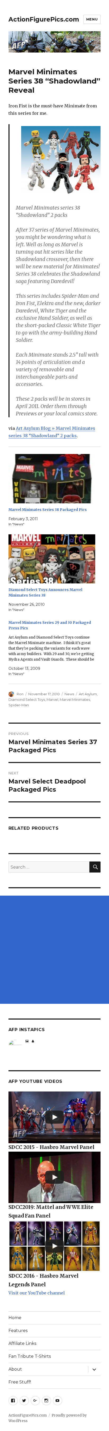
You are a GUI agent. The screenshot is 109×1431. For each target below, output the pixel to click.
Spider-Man (18, 705)
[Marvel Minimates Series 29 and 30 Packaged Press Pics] (52, 648)
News (69, 694)
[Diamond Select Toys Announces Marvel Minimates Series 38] (52, 559)
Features (18, 1330)
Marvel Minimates (75, 699)
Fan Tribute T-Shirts (29, 1356)
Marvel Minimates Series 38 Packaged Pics (47, 510)
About (15, 1369)
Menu (92, 19)
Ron (20, 694)
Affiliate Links (22, 1343)
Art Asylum (88, 694)
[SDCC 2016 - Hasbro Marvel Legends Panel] (54, 1246)
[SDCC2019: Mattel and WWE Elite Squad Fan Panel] (54, 1177)
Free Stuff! (19, 1382)
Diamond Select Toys (26, 699)
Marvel (52, 699)
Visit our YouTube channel (36, 1293)
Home (14, 1317)
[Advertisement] (54, 950)
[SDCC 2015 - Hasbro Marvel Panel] (54, 1117)
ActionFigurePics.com (43, 19)
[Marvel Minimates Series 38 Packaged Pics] (52, 478)
